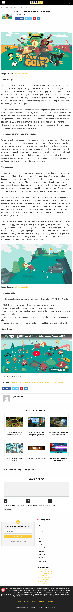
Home (2, 7)
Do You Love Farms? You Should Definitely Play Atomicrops (14, 434)
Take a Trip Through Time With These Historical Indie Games (37, 382)
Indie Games (9, 7)
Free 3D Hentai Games (44, 573)
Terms (19, 602)
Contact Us (50, 602)
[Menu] (3, 2)
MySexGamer (41, 581)
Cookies (33, 602)
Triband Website (21, 73)
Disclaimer (41, 602)
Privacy (26, 602)
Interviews (42, 558)
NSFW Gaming (42, 575)
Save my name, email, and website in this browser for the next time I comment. (31, 506)
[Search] (68, 2)
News (40, 529)
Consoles (41, 532)
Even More (42, 554)
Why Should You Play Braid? (36, 458)
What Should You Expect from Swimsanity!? (58, 459)
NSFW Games (41, 569)
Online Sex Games (43, 577)
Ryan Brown (17, 397)
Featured (41, 538)
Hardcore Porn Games (44, 571)
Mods (40, 541)
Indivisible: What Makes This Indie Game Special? (58, 433)
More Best (42, 551)
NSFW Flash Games (43, 579)
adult (40, 525)
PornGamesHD (42, 583)
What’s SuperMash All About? (14, 459)
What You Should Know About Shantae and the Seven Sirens (36, 434)
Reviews (41, 545)
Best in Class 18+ (44, 548)
